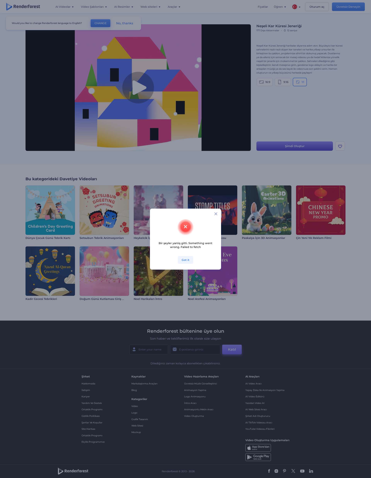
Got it (185, 260)
